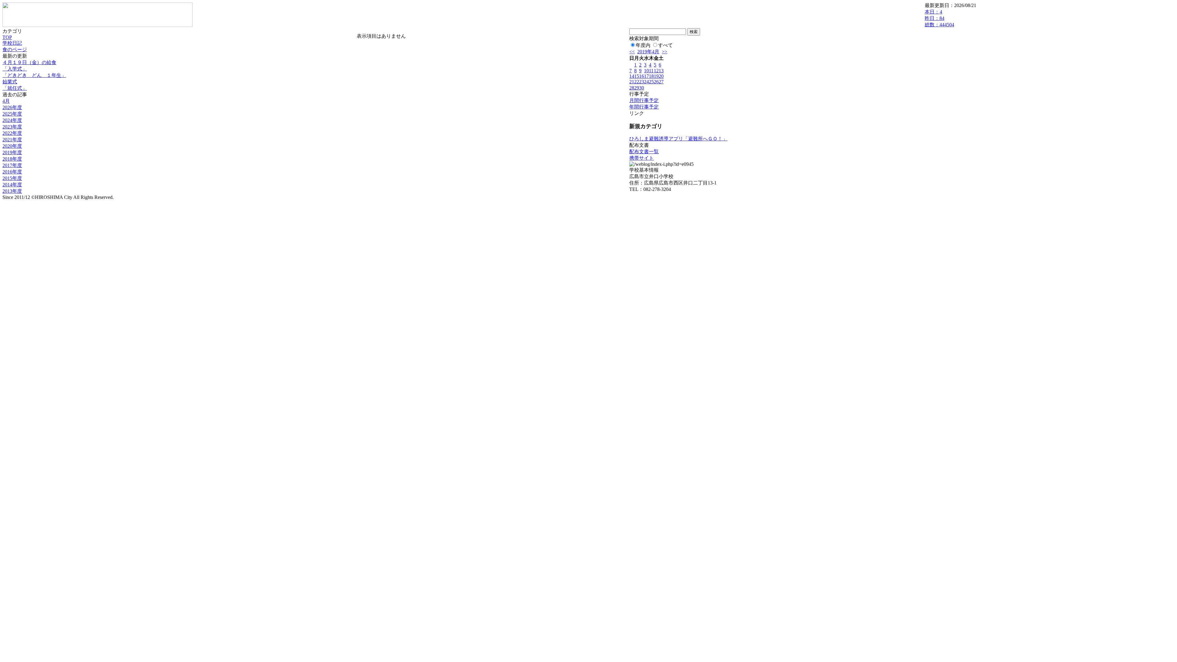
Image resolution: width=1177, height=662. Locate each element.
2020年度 (12, 146)
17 (646, 76)
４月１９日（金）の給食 (29, 62)
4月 (6, 101)
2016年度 (12, 171)
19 (656, 76)
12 (656, 70)
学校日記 (12, 43)
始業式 (9, 81)
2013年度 (12, 191)
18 (651, 76)
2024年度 (12, 120)
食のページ (14, 49)
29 (636, 87)
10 (646, 70)
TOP (7, 37)
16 (641, 76)
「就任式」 (14, 88)
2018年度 (12, 159)
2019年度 (12, 152)
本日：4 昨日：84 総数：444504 (939, 18)
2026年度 (12, 107)
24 (646, 81)
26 (656, 81)
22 (636, 81)
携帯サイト (641, 158)
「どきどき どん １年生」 (34, 75)
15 (636, 76)
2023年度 (12, 126)
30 (641, 87)
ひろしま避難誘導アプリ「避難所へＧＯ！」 (678, 138)
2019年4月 (648, 51)
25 (651, 81)
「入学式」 (14, 68)
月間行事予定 (644, 100)
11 (651, 70)
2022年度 (12, 133)
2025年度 (12, 113)
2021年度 (12, 139)
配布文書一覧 (644, 151)
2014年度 (12, 184)
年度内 (643, 45)
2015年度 (12, 178)
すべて (665, 45)
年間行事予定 (644, 106)
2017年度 (12, 165)
